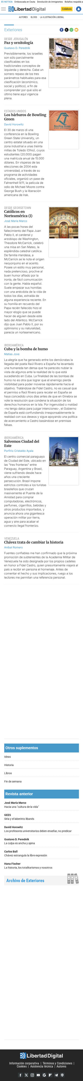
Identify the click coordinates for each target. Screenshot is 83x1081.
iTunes (62, 1075)
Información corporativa (24, 1063)
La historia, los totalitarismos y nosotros (28, 865)
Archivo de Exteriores (25, 880)
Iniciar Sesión (78, 9)
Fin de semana (13, 781)
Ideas (7, 756)
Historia (9, 765)
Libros (8, 773)
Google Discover (44, 1075)
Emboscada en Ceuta (24, 2)
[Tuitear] (67, 30)
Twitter (26, 1075)
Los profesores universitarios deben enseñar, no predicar (38, 829)
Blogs (34, 17)
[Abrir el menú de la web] (4, 9)
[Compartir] (62, 30)
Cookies (22, 1066)
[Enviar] (71, 30)
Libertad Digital (41, 1056)
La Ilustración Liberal (52, 17)
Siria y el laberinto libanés (19, 817)
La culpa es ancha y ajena (19, 841)
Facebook (20, 1075)
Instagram (32, 1075)
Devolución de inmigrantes (50, 2)
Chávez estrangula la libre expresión (25, 853)
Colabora (67, 8)
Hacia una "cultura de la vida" (21, 804)
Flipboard (50, 1075)
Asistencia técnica (41, 1066)
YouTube (38, 1075)
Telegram (56, 1075)
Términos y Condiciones (57, 1063)
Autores (23, 17)
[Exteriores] (27, 9)
